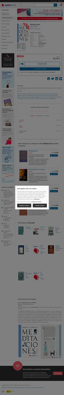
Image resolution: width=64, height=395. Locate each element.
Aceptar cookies (40, 205)
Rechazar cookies (24, 205)
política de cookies (36, 201)
